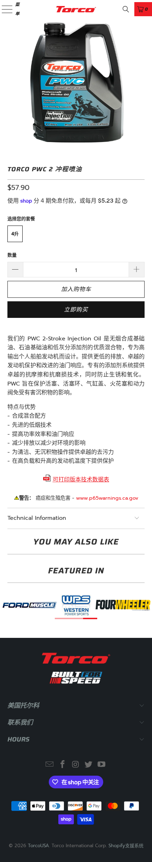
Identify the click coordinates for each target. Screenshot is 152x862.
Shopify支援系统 (126, 845)
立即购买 (76, 309)
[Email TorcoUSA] (50, 764)
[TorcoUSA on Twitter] (88, 764)
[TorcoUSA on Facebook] (62, 764)
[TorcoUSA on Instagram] (75, 764)
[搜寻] (126, 9)
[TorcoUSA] (76, 9)
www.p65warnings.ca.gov (107, 498)
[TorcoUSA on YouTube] (102, 764)
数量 (12, 255)
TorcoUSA (38, 845)
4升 (15, 233)
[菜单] (3, 9)
